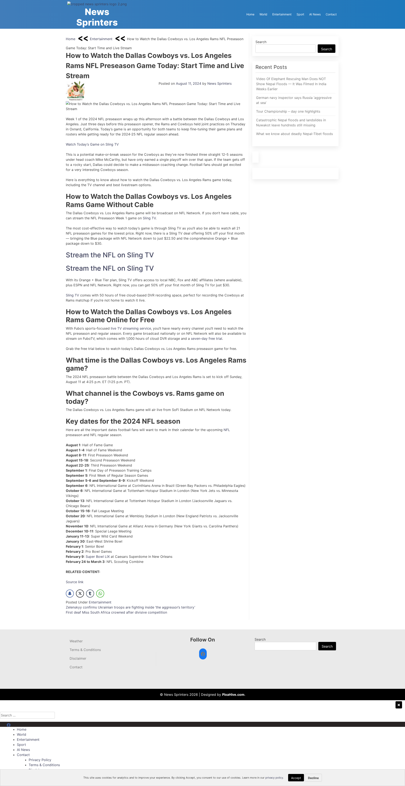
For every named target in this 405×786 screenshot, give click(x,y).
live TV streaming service (131, 328)
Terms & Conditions (85, 650)
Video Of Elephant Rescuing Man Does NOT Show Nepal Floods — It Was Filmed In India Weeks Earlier (291, 84)
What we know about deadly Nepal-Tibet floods (294, 134)
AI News (315, 14)
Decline (313, 778)
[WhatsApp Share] (100, 594)
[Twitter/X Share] (80, 594)
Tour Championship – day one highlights (288, 111)
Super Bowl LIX (98, 556)
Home (250, 14)
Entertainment (282, 14)
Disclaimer (78, 658)
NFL (227, 430)
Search (260, 42)
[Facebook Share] (70, 594)
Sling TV (149, 218)
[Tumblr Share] (90, 594)
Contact (331, 14)
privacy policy (274, 777)
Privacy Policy (40, 760)
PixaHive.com (233, 694)
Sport (300, 14)
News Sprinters (97, 17)
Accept (296, 778)
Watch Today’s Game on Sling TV (92, 144)
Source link (75, 582)
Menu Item (15, 724)
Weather (76, 641)
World (263, 14)
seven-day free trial (206, 338)
